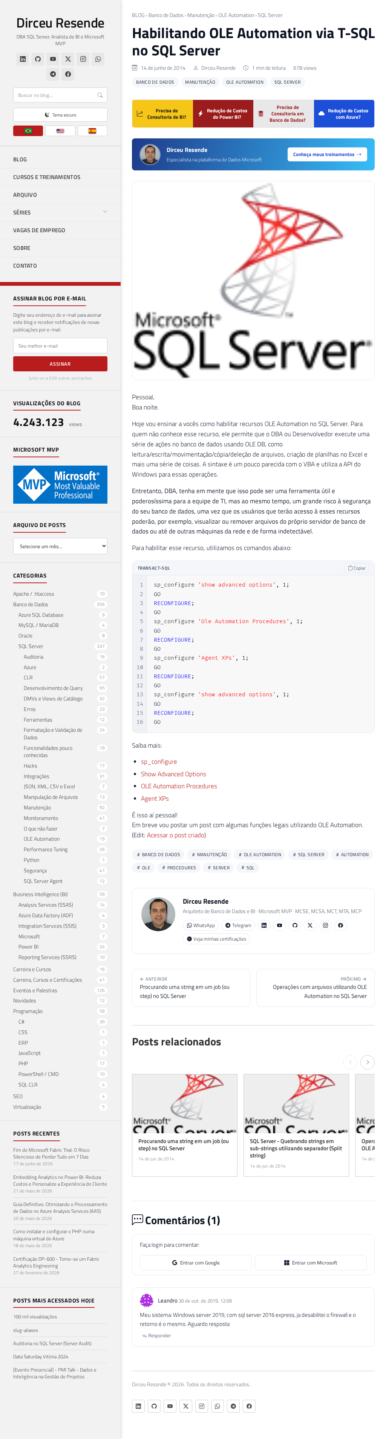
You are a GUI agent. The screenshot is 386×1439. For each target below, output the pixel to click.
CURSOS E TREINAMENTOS (46, 177)
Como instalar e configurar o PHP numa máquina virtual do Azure (53, 1235)
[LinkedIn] (22, 59)
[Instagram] (83, 59)
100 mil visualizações (35, 1316)
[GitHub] (37, 59)
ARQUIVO (25, 194)
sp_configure (159, 761)
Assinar (60, 364)
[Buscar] (100, 95)
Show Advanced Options (173, 774)
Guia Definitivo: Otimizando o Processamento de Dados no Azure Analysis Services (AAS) (60, 1207)
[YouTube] (52, 59)
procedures (181, 867)
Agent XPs (155, 798)
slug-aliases (25, 1330)
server (220, 867)
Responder (159, 1335)
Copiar (359, 568)
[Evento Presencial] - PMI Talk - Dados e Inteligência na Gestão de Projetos (54, 1373)
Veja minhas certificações (219, 938)
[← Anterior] (350, 1062)
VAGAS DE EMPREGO (39, 230)
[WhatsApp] (98, 59)
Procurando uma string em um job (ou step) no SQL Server (185, 987)
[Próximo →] (367, 1062)
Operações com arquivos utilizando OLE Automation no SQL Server (320, 987)
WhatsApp (204, 925)
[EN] (60, 131)
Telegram (241, 925)
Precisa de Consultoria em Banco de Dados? (288, 113)
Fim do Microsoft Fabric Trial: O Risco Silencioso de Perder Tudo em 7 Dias (51, 1153)
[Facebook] (67, 74)
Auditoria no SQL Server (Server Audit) (52, 1343)
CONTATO (25, 265)
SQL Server (270, 15)
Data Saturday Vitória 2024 (40, 1356)
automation (354, 854)
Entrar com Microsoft (314, 1262)
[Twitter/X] (67, 59)
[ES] (92, 131)
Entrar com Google (200, 1262)
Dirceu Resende (60, 22)
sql (250, 867)
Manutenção (200, 15)
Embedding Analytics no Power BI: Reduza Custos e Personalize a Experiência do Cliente (60, 1180)
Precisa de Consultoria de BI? (166, 114)
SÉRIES (22, 212)
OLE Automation (236, 15)
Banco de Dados (166, 15)
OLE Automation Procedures (179, 786)
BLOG (20, 159)
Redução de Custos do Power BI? (227, 114)
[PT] (28, 131)
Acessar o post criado (175, 835)
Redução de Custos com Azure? (348, 114)
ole (146, 867)
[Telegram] (52, 74)
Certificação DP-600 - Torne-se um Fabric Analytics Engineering (56, 1262)
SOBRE (22, 248)
